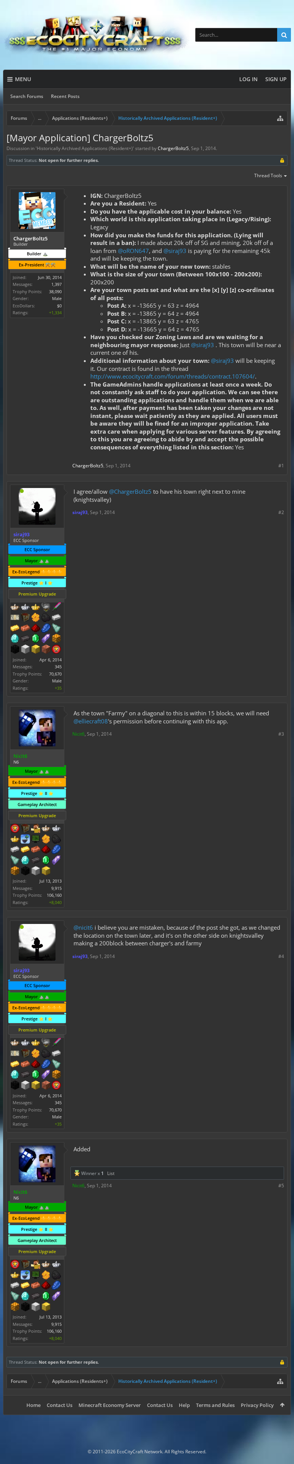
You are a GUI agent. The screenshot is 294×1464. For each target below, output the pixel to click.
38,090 (55, 291)
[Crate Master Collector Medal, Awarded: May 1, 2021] (56, 607)
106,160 (54, 895)
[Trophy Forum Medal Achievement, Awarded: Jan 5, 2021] (56, 650)
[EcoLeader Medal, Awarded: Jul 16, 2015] (46, 829)
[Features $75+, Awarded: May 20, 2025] (15, 850)
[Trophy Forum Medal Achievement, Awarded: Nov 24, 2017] (15, 829)
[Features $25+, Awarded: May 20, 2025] (46, 839)
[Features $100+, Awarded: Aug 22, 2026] (15, 628)
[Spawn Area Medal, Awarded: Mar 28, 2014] (35, 829)
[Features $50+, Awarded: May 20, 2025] (56, 839)
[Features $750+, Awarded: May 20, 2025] (56, 860)
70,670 (55, 674)
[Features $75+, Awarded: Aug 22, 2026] (56, 618)
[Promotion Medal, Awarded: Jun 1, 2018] (25, 829)
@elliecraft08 (91, 721)
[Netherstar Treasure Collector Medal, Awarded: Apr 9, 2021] (46, 607)
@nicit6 (83, 927)
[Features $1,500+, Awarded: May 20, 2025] (35, 871)
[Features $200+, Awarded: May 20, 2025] (46, 850)
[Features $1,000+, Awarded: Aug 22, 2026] (56, 639)
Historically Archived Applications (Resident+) (85, 148)
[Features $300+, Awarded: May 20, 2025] (15, 860)
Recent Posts (65, 96)
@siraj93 (174, 251)
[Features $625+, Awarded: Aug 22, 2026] (35, 639)
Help (184, 1405)
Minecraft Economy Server (109, 1405)
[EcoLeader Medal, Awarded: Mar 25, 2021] (15, 607)
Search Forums (26, 96)
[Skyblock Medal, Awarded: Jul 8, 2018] (25, 839)
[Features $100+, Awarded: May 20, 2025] (25, 850)
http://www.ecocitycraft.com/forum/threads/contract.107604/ (172, 376)
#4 (281, 956)
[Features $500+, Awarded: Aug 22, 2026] (25, 639)
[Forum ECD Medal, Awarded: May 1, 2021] (15, 618)
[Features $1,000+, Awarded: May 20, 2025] (15, 871)
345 (58, 666)
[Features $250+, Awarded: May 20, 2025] (56, 850)
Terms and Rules (215, 1405)
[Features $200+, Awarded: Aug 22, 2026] (35, 628)
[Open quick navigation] (280, 118)
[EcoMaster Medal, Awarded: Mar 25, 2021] (25, 607)
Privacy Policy (257, 1405)
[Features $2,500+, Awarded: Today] (46, 650)
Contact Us (59, 1405)
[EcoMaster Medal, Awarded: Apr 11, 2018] (56, 829)
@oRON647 (133, 251)
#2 (281, 512)
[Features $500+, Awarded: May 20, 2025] (35, 860)
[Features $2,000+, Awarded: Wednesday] (35, 650)
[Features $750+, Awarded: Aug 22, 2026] (46, 639)
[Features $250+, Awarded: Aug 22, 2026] (46, 628)
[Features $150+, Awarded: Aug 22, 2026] (25, 628)
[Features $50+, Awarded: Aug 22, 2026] (46, 618)
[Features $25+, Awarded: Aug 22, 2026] (35, 618)
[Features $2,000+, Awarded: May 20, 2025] (46, 871)
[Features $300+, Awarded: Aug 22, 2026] (56, 628)
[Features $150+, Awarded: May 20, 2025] (35, 850)
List (110, 1173)
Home (33, 1405)
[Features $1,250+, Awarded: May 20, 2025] (25, 871)
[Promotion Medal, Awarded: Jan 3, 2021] (25, 618)
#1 (281, 465)
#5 (281, 1185)
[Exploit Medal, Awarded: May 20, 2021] (35, 839)
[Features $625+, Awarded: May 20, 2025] (46, 860)
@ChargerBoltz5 (130, 491)
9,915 (56, 888)
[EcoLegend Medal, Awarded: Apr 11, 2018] (15, 839)
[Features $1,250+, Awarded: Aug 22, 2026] (15, 650)
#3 (281, 734)
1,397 (56, 284)
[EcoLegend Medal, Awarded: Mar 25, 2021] (35, 607)
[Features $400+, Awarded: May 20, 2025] (25, 860)
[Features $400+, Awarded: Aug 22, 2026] (15, 639)
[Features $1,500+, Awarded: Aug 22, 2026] (25, 650)
